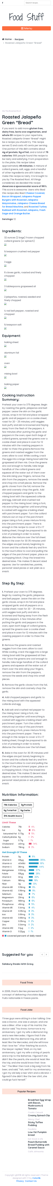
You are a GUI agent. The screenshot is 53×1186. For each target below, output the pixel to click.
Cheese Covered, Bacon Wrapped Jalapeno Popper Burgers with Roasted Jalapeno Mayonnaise (23, 198)
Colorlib (36, 1178)
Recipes (19, 39)
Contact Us (31, 1181)
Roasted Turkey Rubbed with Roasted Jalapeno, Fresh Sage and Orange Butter (24, 210)
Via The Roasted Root (11, 111)
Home (8, 39)
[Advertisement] (26, 72)
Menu (27, 28)
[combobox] (37, 3)
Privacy (20, 1181)
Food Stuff (26, 17)
